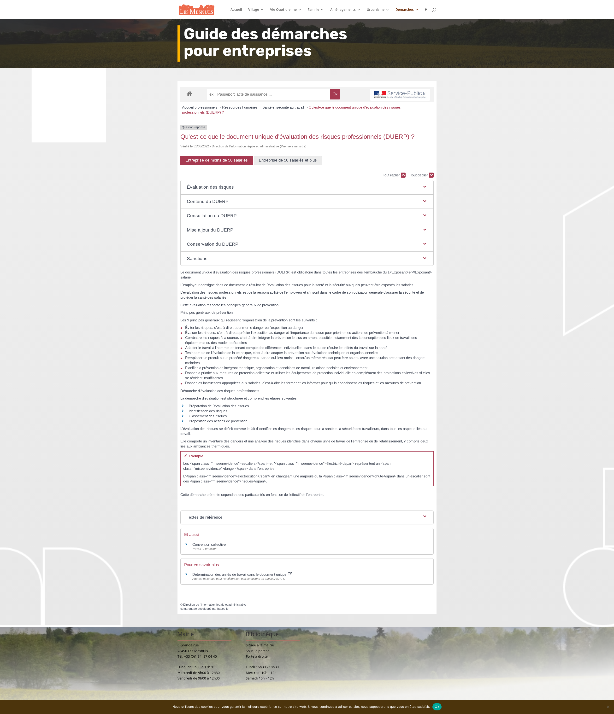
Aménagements (343, 10)
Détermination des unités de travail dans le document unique (239, 574)
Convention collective (209, 544)
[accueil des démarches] (189, 93)
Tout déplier (419, 175)
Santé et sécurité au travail (283, 107)
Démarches (405, 10)
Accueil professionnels (200, 107)
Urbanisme (375, 10)
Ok (437, 706)
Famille (313, 10)
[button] (307, 187)
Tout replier (392, 175)
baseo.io (223, 608)
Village (253, 10)
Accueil (236, 10)
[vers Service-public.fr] (400, 95)
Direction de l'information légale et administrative (215, 604)
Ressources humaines (240, 107)
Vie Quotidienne (283, 10)
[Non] (608, 706)
